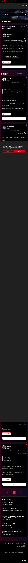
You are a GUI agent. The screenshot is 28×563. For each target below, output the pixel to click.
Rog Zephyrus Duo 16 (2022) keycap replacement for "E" (12, 502)
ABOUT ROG (3, 543)
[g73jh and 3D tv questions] (26, 73)
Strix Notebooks (15, 56)
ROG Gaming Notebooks (6, 21)
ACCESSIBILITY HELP (20, 543)
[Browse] (2, 5)
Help (23, 5)
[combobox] (14, 14)
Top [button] (2, 560)
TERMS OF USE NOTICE (10, 551)
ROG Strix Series (5, 527)
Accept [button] (19, 151)
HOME (8, 543)
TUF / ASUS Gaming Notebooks (8, 512)
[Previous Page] (7, 492)
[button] (3, 62)
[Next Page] (20, 492)
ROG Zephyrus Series (6, 504)
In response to (15, 82)
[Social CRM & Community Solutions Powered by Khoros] (24, 560)
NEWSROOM (12, 543)
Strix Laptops (8, 56)
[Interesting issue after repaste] (24, 73)
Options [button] (26, 21)
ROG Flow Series (5, 519)
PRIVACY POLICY (18, 551)
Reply (14, 67)
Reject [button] (8, 151)
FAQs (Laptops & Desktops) (7, 534)
